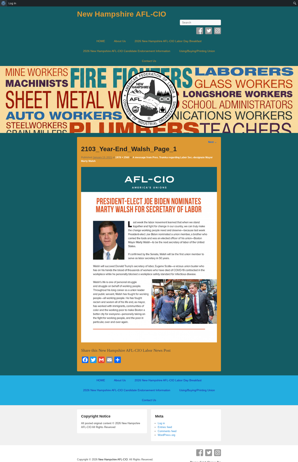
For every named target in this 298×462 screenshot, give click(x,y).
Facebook (199, 30)
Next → (212, 142)
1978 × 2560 (122, 157)
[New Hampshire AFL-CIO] (149, 99)
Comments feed (167, 431)
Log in (161, 423)
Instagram (217, 30)
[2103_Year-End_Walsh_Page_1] (149, 341)
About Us (120, 41)
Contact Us (149, 61)
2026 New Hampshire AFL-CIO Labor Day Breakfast (168, 41)
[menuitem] (3, 3)
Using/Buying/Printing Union (197, 51)
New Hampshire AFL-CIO (121, 14)
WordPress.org (166, 435)
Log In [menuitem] (12, 3)
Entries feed (165, 427)
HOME (100, 41)
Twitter (208, 30)
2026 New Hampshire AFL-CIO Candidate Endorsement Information (126, 51)
